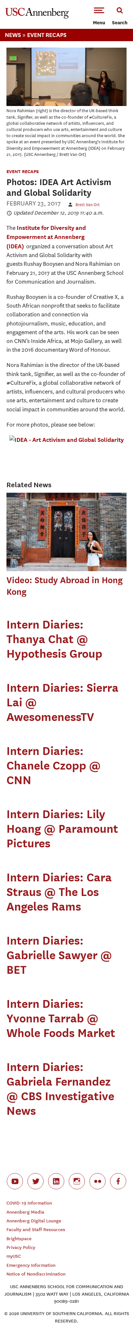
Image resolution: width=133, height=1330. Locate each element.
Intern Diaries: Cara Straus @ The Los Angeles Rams (59, 891)
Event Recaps (46, 34)
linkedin (56, 1181)
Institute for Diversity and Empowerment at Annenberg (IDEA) (46, 237)
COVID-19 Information (29, 1203)
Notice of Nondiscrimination (36, 1274)
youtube (15, 1181)
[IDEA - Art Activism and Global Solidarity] (66, 439)
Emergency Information (31, 1265)
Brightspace (19, 1239)
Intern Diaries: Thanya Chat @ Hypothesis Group (54, 639)
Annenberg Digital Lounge (33, 1221)
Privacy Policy (20, 1247)
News (13, 34)
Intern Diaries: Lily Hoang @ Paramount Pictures (62, 828)
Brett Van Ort (88, 204)
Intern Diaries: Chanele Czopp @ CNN (53, 765)
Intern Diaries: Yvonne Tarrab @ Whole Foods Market (60, 1018)
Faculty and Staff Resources (35, 1229)
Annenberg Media (25, 1212)
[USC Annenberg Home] (37, 17)
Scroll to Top (114, 1310)
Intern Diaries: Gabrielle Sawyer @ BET (59, 955)
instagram (77, 1181)
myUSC (13, 1256)
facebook (118, 1181)
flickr (97, 1181)
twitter (35, 1181)
